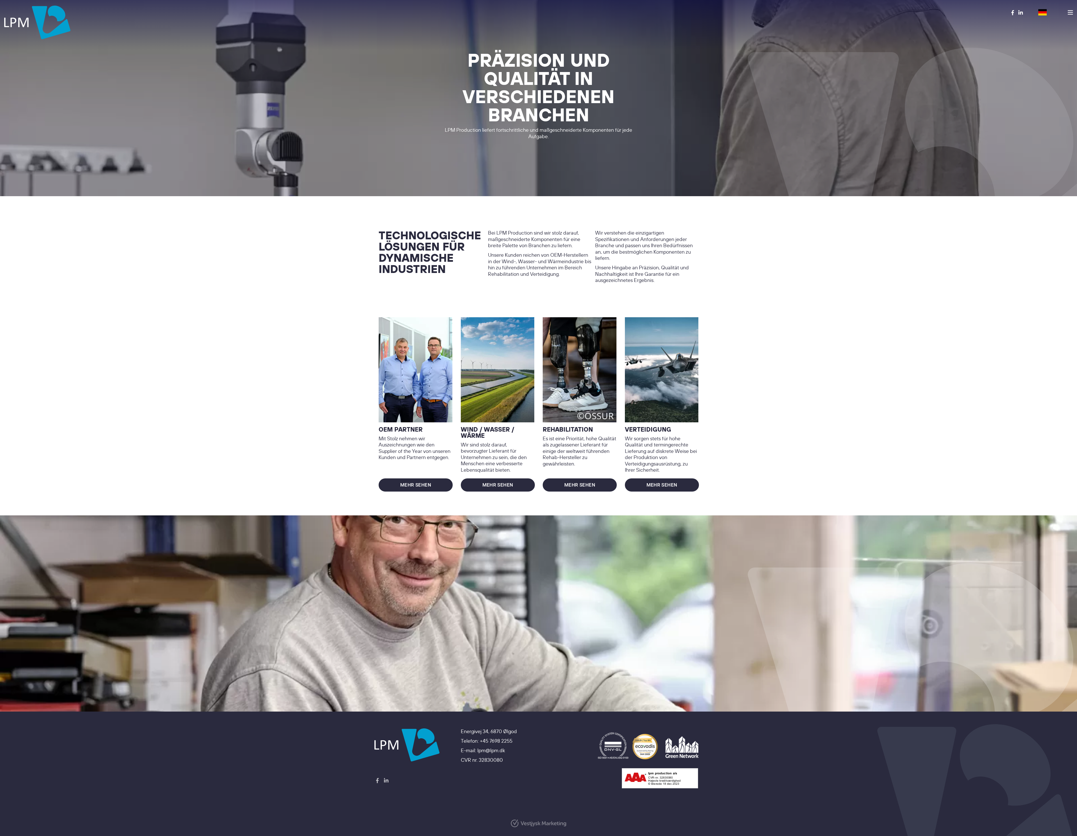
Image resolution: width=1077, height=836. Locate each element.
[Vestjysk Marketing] (538, 823)
